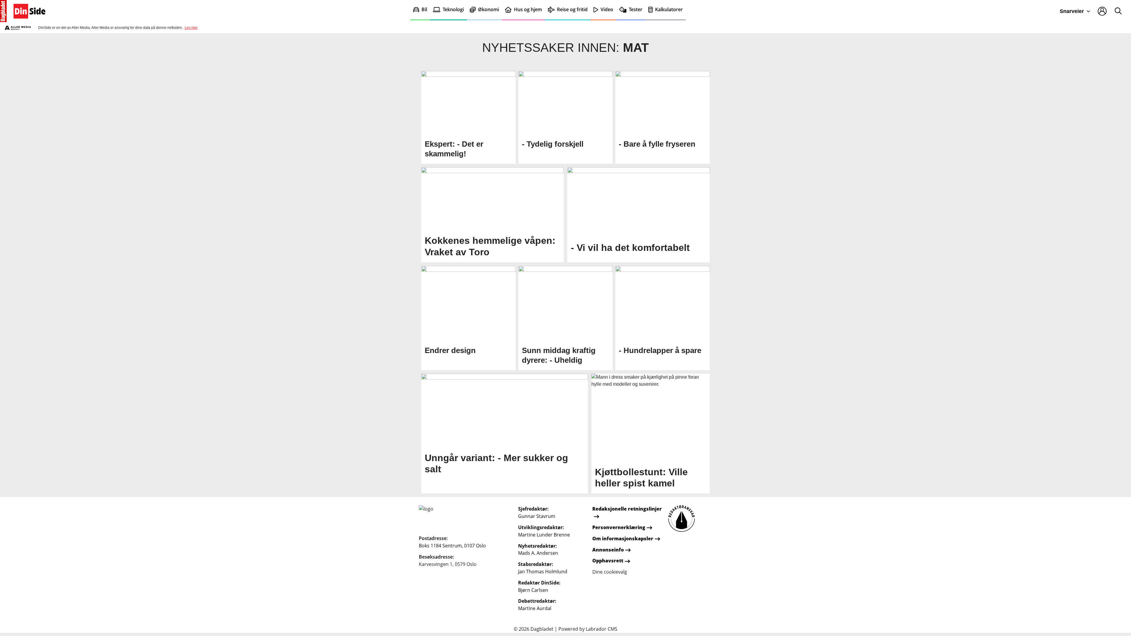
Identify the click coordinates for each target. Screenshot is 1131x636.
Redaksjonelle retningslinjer (627, 509)
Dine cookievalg (609, 572)
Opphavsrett (607, 560)
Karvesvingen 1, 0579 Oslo (448, 564)
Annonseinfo (608, 549)
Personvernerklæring (618, 527)
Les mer (191, 28)
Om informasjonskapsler (622, 538)
